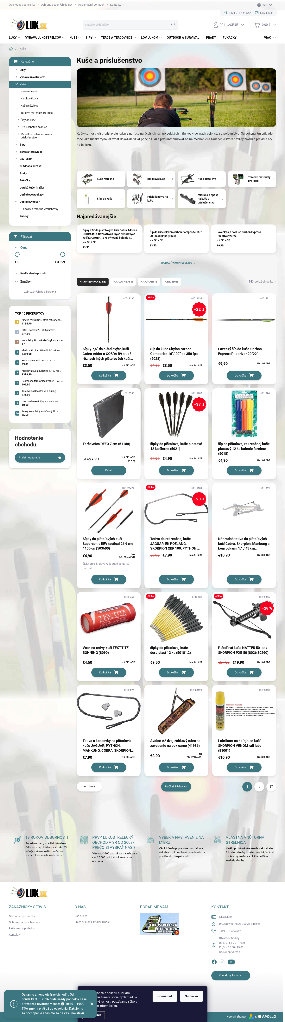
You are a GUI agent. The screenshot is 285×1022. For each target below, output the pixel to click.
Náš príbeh (80, 916)
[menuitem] (15, 37)
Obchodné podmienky (22, 4)
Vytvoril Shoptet (236, 1016)
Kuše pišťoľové (29, 105)
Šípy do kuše (28, 120)
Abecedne (171, 281)
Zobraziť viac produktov (176, 263)
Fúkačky (25, 180)
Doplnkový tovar (30, 201)
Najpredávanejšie (93, 281)
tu (115, 1006)
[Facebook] (214, 961)
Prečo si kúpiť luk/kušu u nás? (92, 922)
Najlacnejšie (123, 281)
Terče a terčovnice (31, 151)
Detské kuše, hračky (32, 187)
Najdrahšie (149, 281)
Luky (23, 69)
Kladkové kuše (29, 98)
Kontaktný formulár (231, 975)
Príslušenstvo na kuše (34, 127)
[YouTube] (231, 961)
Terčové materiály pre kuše (37, 112)
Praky (23, 173)
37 (271, 786)
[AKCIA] (176, 620)
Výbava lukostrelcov (32, 77)
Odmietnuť (164, 996)
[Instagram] (222, 961)
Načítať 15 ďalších (176, 786)
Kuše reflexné (29, 91)
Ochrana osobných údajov (57, 4)
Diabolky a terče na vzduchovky (39, 208)
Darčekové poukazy (32, 194)
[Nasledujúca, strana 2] (259, 787)
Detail (108, 470)
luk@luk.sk (225, 916)
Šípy (22, 144)
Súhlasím (191, 996)
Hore (92, 786)
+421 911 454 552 (230, 930)
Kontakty (115, 4)
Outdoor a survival (31, 166)
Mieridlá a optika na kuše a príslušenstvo (37, 136)
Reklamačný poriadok (91, 4)
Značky (24, 216)
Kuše (23, 84)
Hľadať (173, 24)
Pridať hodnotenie (29, 457)
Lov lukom (26, 158)
